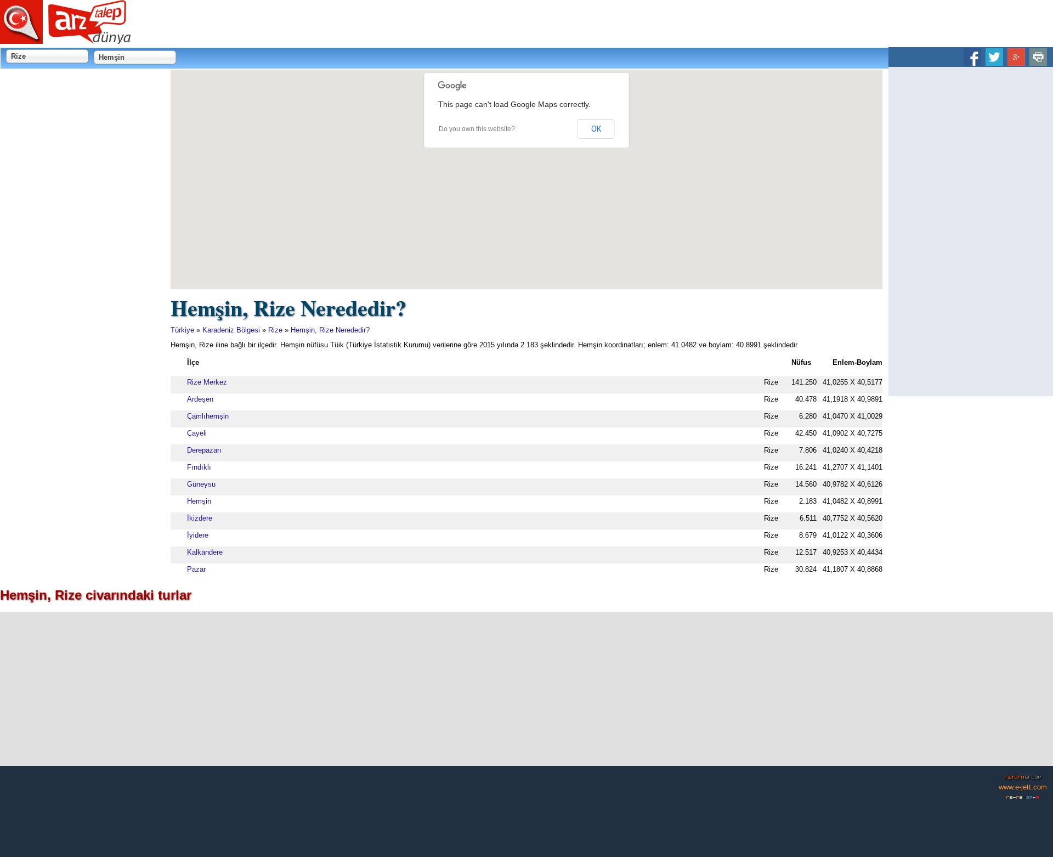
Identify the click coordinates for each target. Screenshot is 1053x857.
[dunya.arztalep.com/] (66, 40)
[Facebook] (972, 62)
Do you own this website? (477, 129)
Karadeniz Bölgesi (231, 330)
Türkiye (182, 330)
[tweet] (994, 62)
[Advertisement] (970, 231)
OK (596, 129)
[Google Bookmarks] (1016, 62)
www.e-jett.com (1023, 787)
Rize (275, 330)
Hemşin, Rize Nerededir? (330, 330)
